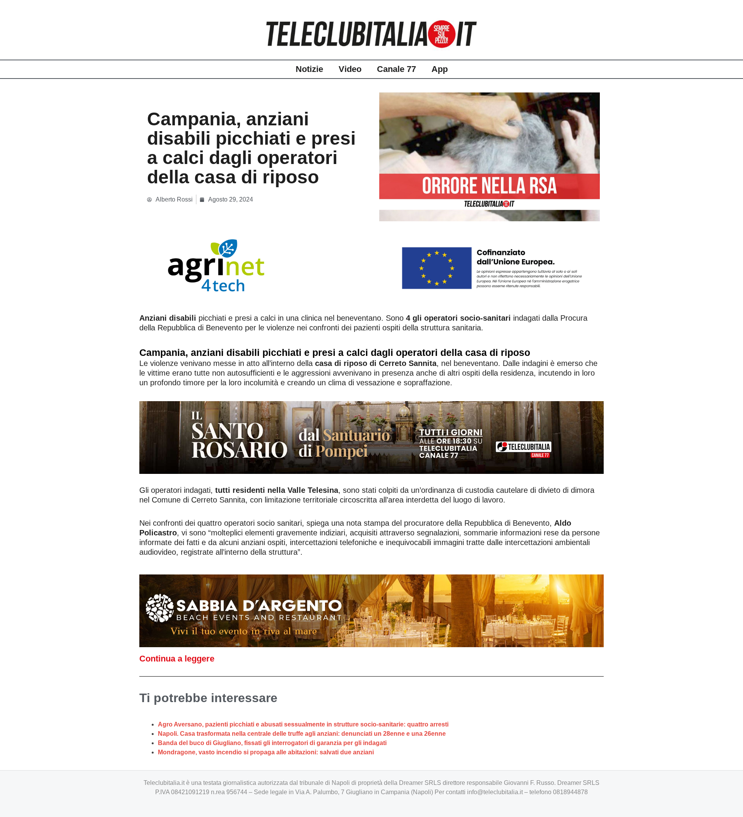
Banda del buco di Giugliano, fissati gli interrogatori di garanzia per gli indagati (272, 743)
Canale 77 (396, 69)
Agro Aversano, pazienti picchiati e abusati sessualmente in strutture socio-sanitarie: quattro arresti (303, 724)
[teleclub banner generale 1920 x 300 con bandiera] (371, 265)
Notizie (309, 69)
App (439, 69)
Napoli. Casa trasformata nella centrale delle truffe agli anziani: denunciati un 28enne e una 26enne (302, 733)
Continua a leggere (176, 658)
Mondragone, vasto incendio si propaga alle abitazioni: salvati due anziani (266, 752)
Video (350, 69)
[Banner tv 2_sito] (371, 436)
